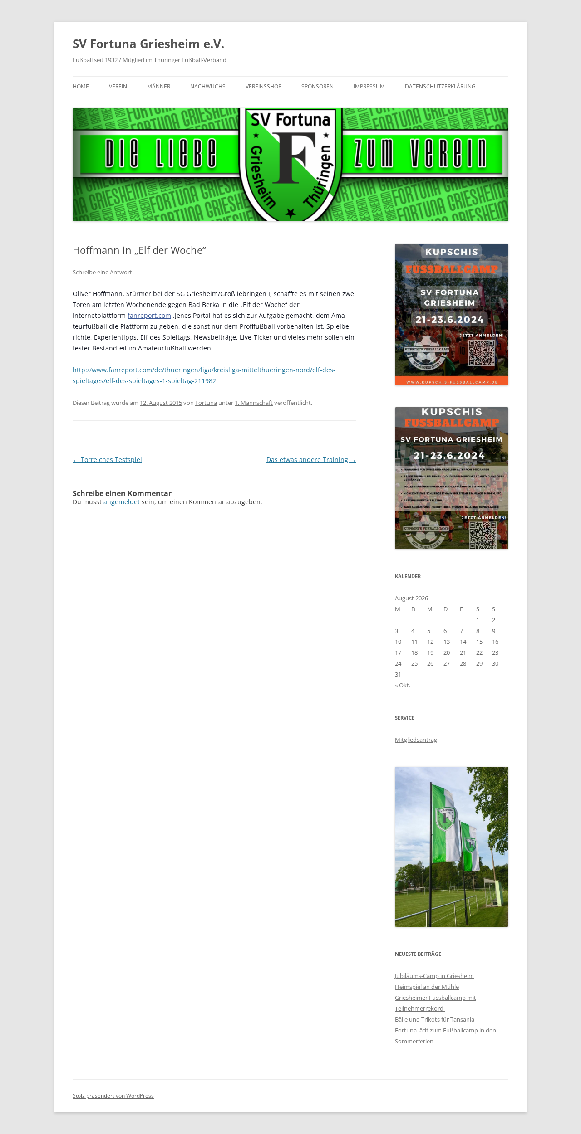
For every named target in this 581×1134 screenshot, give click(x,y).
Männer (158, 86)
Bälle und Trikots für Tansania (434, 1019)
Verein (118, 86)
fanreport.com (149, 315)
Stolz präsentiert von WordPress (113, 1096)
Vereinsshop (263, 86)
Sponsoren (317, 86)
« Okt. (402, 685)
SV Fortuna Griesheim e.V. (148, 43)
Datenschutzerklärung (440, 86)
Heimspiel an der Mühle (427, 987)
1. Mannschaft (254, 403)
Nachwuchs (208, 86)
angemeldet (121, 501)
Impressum (369, 86)
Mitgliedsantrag (416, 739)
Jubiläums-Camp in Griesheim (434, 976)
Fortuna (206, 403)
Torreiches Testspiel (107, 459)
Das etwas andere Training (311, 459)
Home (81, 86)
